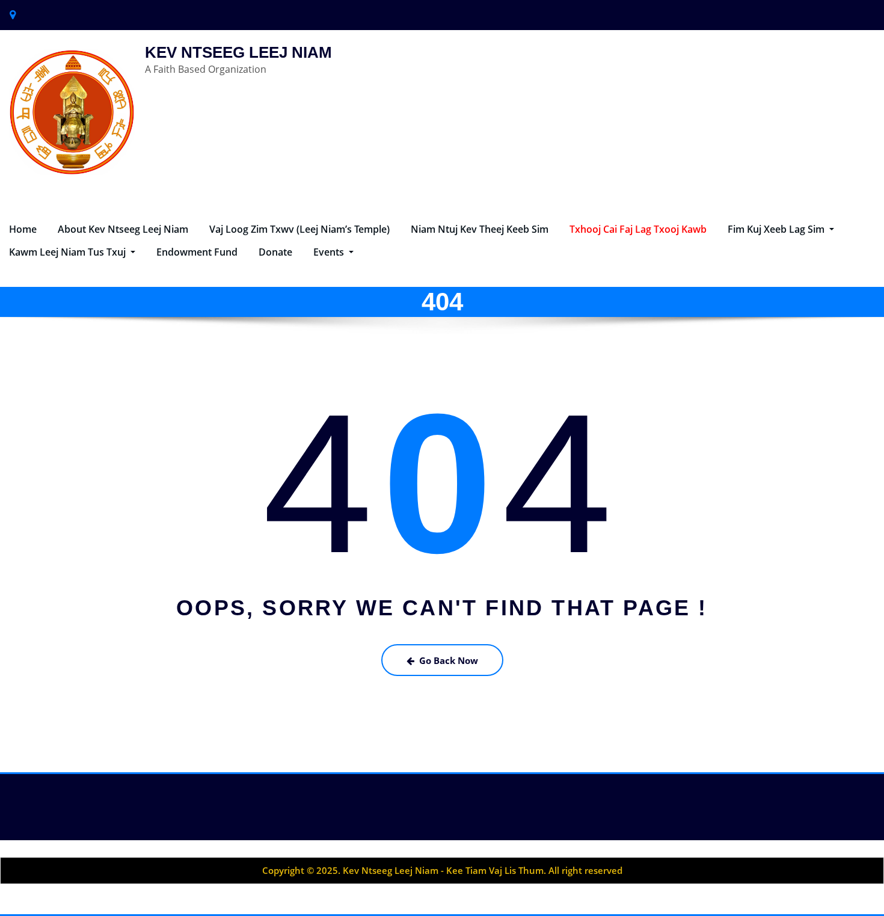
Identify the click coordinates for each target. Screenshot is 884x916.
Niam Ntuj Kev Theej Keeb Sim (479, 229)
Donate (275, 252)
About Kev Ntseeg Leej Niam (123, 229)
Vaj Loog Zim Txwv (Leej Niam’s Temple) (299, 229)
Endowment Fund (197, 252)
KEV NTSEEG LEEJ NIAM (238, 52)
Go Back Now (448, 660)
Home (23, 229)
